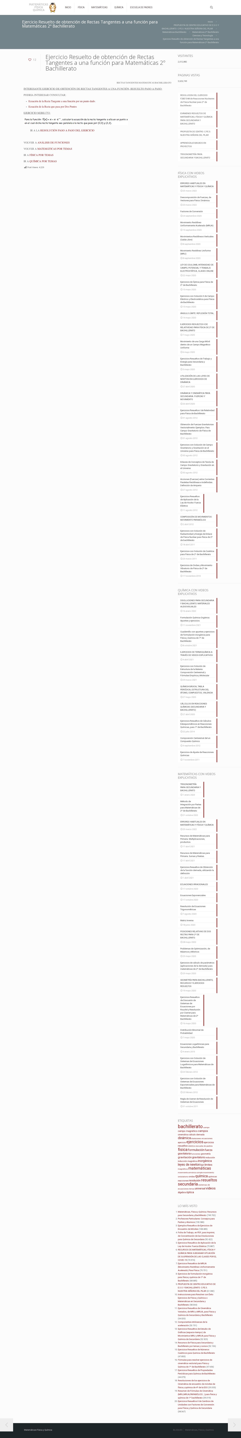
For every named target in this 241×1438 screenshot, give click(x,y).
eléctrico (191, 1146)
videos (211, 1188)
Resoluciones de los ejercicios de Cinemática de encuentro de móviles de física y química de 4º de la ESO (196, 1384)
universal (200, 1188)
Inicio (210, 21)
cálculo (192, 1134)
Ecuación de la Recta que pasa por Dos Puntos (53, 106)
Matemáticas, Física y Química (199, 1430)
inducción (210, 1157)
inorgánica (205, 1161)
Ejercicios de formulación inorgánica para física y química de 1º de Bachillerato (195, 1277)
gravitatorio (198, 1157)
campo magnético (188, 1131)
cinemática (183, 1134)
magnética (183, 1169)
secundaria (188, 1184)
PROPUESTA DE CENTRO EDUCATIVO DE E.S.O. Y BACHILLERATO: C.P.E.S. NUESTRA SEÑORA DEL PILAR (197, 1287)
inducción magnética (187, 1161)
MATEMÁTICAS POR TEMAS (54, 148)
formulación (196, 1150)
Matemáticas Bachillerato (174, 32)
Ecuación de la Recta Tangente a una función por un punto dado (62, 101)
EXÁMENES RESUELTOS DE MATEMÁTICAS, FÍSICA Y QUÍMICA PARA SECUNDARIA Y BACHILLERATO (196, 118)
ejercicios (194, 1142)
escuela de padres (204, 1146)
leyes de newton (189, 1164)
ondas (192, 1176)
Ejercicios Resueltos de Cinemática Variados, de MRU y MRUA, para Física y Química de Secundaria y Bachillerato (197, 1311)
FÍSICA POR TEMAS (41, 155)
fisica (183, 1149)
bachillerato (190, 1126)
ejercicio (182, 1142)
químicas (212, 1176)
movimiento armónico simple (190, 1173)
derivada (200, 1134)
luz (202, 1164)
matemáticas (199, 1168)
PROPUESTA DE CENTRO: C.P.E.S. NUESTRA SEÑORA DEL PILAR (195, 133)
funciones (195, 1154)
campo (206, 1127)
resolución (195, 1180)
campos (203, 1131)
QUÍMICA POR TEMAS (43, 161)
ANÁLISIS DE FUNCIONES (54, 142)
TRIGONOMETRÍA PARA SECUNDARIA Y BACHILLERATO (195, 156)
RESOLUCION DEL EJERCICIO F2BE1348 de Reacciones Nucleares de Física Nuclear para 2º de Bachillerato (197, 100)
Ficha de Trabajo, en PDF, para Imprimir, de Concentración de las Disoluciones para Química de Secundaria (196, 1236)
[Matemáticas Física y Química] (42, 7)
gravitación (185, 1157)
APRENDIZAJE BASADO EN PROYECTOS (193, 145)
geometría (206, 1154)
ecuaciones (207, 1138)
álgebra (182, 1192)
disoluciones (196, 1138)
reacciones (183, 1180)
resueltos (209, 1180)
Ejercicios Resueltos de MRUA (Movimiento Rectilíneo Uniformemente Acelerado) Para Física (196, 1267)
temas (191, 1189)
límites (208, 1164)
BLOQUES (177, 1430)
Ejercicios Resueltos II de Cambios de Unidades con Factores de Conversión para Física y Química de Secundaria (196, 1404)
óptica (190, 1192)
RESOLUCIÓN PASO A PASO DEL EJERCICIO (67, 130)
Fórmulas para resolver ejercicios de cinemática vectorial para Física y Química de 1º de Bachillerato (195, 1363)
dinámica (184, 1138)
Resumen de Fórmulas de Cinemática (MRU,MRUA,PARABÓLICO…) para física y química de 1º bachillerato (197, 1394)
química (201, 1176)
